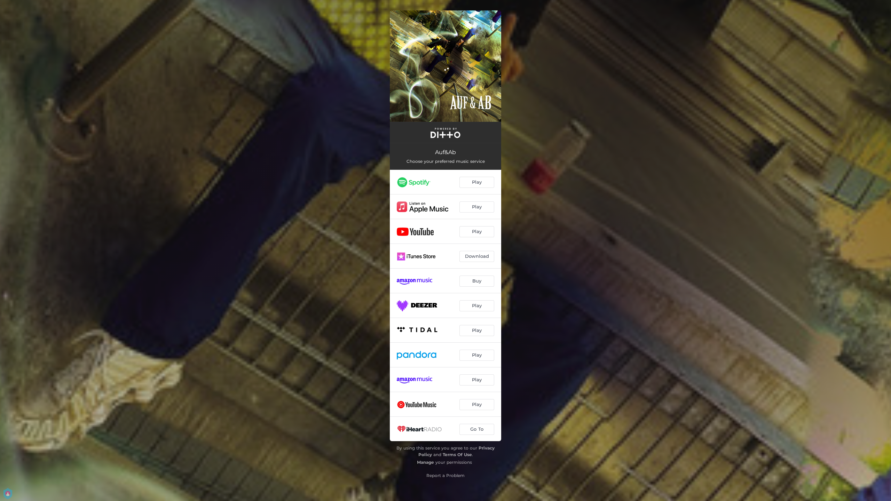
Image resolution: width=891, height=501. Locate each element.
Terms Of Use (457, 454)
